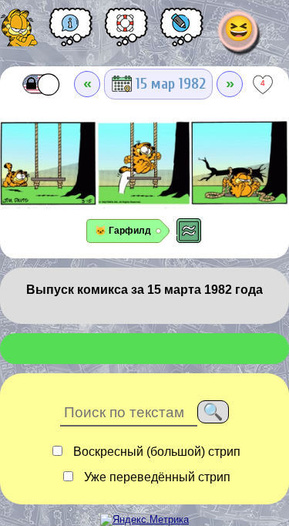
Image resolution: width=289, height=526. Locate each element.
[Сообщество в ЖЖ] (182, 32)
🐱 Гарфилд (123, 230)
